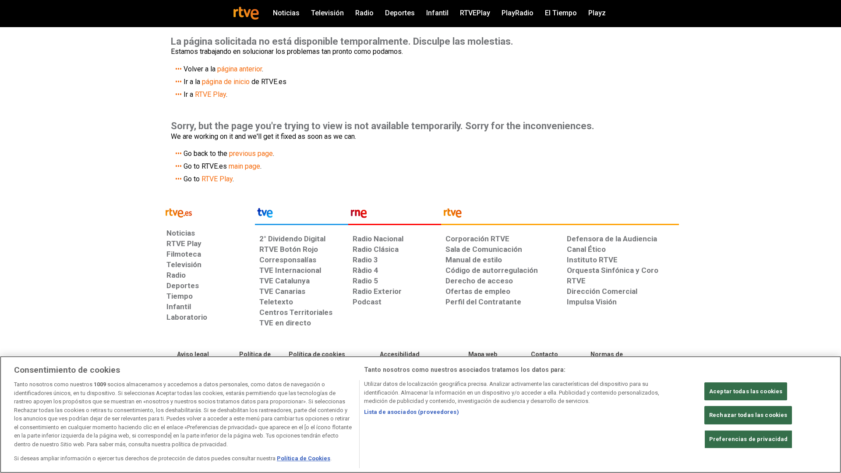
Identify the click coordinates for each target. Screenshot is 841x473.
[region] (420, 414)
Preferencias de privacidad (748, 439)
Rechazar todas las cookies (748, 415)
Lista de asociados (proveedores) (411, 412)
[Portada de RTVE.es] (246, 13)
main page (244, 166)
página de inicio (226, 82)
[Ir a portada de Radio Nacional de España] (394, 215)
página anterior (239, 69)
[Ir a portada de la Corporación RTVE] (560, 215)
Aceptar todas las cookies (745, 391)
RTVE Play (210, 94)
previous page (251, 153)
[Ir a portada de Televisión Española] (301, 215)
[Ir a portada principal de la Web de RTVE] (208, 212)
